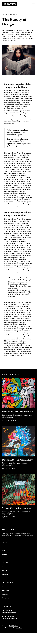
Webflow (19, 628)
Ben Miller (13, 15)
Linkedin (5, 574)
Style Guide (5, 590)
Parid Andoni (13, 626)
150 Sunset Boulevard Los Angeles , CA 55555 (9, 617)
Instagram (5, 567)
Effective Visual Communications (18, 411)
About (4, 550)
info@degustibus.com (9, 612)
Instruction (5, 587)
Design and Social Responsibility (17, 459)
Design (13, 420)
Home (4, 547)
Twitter (4, 570)
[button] (33, 4)
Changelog (5, 598)
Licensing (5, 594)
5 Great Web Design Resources (16, 508)
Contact (4, 554)
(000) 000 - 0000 (7, 610)
